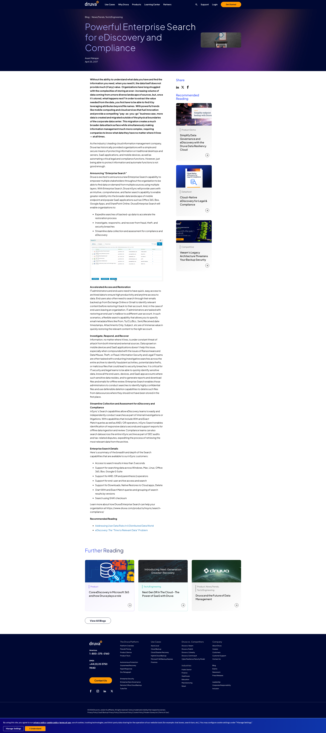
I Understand (35, 729)
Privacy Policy (92, 712)
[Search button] (195, 4)
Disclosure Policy (126, 712)
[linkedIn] (177, 87)
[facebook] (187, 87)
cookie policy (53, 723)
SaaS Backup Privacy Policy (108, 712)
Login (215, 4)
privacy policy (39, 723)
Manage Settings (13, 729)
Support (205, 4)
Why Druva (123, 4)
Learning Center (152, 4)
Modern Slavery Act (151, 712)
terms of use (65, 723)
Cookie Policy (138, 712)
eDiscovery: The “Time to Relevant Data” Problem (121, 530)
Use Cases (110, 4)
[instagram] (97, 691)
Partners (167, 4)
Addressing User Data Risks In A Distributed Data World (124, 525)
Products (136, 4)
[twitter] (182, 87)
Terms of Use (163, 712)
